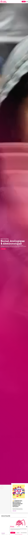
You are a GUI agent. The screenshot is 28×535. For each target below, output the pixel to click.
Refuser (18, 532)
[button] (26, 526)
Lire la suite (14, 510)
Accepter (13, 532)
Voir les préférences (24, 532)
